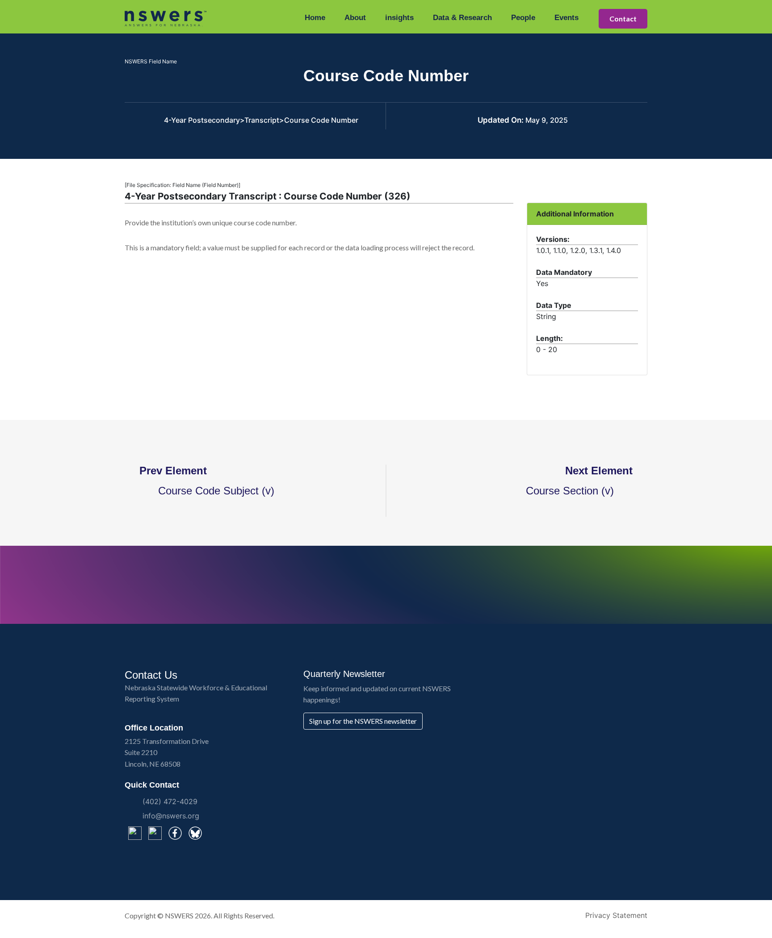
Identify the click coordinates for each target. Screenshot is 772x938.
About (355, 17)
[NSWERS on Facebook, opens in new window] (175, 833)
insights (399, 17)
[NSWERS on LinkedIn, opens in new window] (155, 833)
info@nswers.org (171, 815)
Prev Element (170, 471)
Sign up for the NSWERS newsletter (363, 721)
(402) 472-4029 (170, 801)
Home (315, 17)
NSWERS (179, 915)
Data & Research (462, 17)
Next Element (602, 471)
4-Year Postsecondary (202, 120)
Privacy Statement (616, 915)
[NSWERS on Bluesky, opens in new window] (195, 833)
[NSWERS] (166, 17)
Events (566, 17)
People (523, 17)
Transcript (261, 120)
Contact (623, 18)
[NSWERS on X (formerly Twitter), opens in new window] (135, 833)
